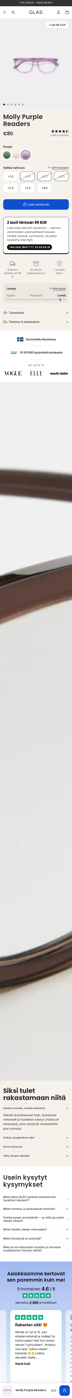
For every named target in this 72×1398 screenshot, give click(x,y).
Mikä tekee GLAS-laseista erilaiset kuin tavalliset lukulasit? (29, 1198)
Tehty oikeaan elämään (16, 1155)
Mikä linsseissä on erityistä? (22, 1238)
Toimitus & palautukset (24, 321)
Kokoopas (59, 288)
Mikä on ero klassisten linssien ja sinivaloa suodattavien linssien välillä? (32, 1248)
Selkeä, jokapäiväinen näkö (18, 1137)
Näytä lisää (22, 1363)
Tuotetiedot (16, 312)
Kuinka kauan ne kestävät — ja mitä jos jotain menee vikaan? (33, 1219)
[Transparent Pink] (16, 155)
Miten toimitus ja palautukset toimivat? (29, 1208)
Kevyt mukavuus (12, 1146)
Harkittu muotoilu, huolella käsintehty (24, 1108)
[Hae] (13, 12)
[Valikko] (4, 12)
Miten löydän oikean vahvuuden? (25, 1229)
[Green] (6, 155)
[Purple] (25, 155)
